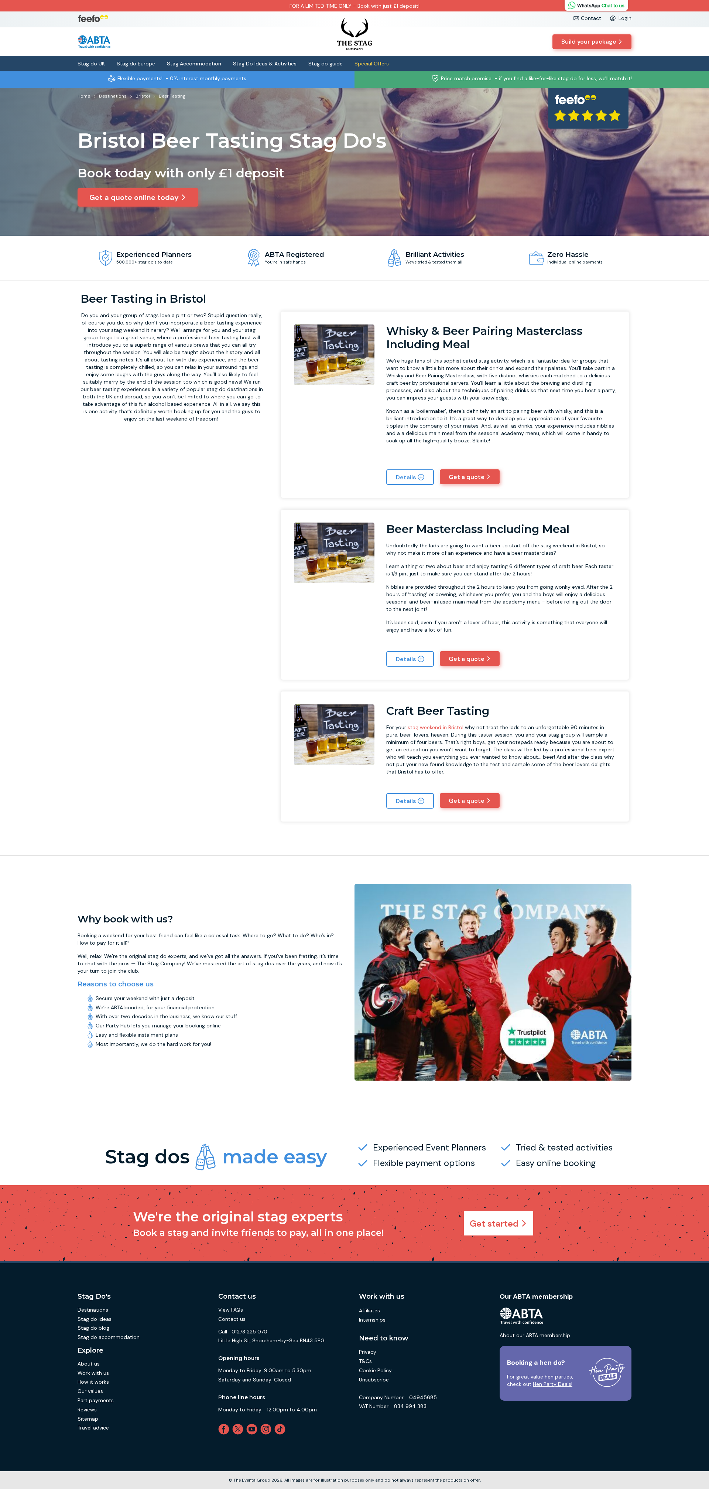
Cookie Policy (375, 1370)
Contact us (232, 1319)
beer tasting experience (233, 322)
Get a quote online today (134, 197)
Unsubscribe (374, 1379)
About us (89, 1363)
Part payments (96, 1400)
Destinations (93, 1309)
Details (406, 477)
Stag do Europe (136, 63)
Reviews (87, 1409)
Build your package (588, 41)
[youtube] (253, 1429)
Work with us (93, 1373)
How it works (93, 1381)
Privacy (367, 1352)
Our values (90, 1391)
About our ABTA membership (535, 1335)
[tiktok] (281, 1429)
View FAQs (230, 1309)
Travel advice (93, 1427)
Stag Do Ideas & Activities (265, 63)
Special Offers (371, 63)
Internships (372, 1319)
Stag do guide (325, 63)
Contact (591, 18)
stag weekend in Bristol (435, 727)
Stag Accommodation (194, 63)
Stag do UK (91, 63)
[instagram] (267, 1429)
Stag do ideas (95, 1319)
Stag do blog (93, 1328)
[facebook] (225, 1429)
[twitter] (239, 1429)
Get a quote (466, 477)
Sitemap (88, 1418)
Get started (494, 1223)
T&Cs (365, 1361)
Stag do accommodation (109, 1337)
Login (625, 18)
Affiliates (369, 1310)
